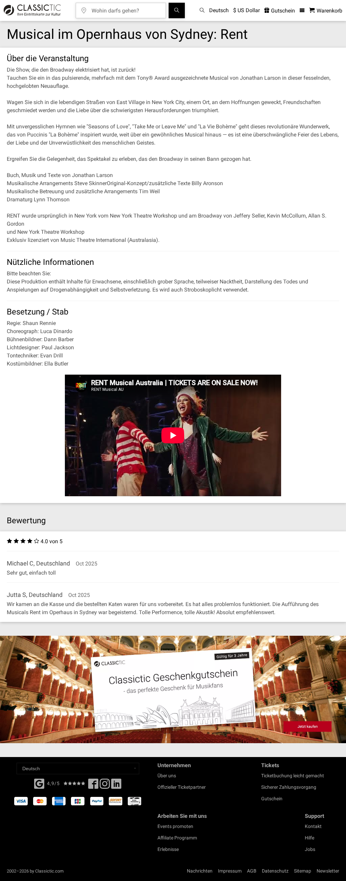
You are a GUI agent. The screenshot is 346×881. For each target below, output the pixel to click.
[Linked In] (116, 785)
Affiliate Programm (177, 837)
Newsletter (328, 871)
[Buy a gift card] (173, 689)
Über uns (166, 775)
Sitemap (302, 871)
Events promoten (175, 826)
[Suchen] (177, 10)
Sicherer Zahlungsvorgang (288, 787)
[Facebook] (39, 783)
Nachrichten (200, 871)
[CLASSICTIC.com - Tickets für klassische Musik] (31, 10)
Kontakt (313, 826)
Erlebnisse (168, 849)
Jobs (310, 849)
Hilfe (309, 837)
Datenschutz (275, 871)
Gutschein (282, 10)
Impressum (230, 871)
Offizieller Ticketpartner (181, 787)
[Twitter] (105, 785)
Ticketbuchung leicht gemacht (292, 775)
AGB (251, 871)
